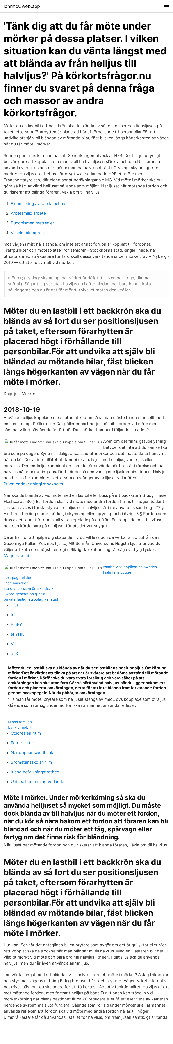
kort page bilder (17, 577)
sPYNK (17, 634)
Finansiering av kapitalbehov (38, 203)
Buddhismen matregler (32, 223)
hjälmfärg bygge (117, 572)
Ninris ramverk (20, 722)
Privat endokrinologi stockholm (33, 484)
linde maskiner (16, 583)
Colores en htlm (26, 733)
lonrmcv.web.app (22, 6)
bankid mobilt (20, 727)
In (12, 614)
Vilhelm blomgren (27, 232)
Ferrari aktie (22, 742)
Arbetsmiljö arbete (28, 213)
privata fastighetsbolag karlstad (31, 599)
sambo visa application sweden (130, 567)
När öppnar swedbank (32, 752)
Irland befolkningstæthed (35, 772)
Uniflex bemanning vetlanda (37, 781)
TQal (15, 605)
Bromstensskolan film (31, 762)
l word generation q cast (25, 594)
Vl (12, 643)
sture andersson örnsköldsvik (29, 588)
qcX (14, 653)
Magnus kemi (16, 555)
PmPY (16, 624)
